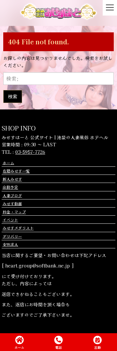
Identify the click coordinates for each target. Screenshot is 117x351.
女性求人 (10, 244)
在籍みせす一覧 (16, 171)
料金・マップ (14, 211)
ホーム (8, 162)
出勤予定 (10, 187)
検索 (12, 96)
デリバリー (12, 236)
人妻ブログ (12, 195)
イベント (10, 219)
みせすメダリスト (18, 228)
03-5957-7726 (30, 152)
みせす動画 (12, 203)
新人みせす (12, 179)
